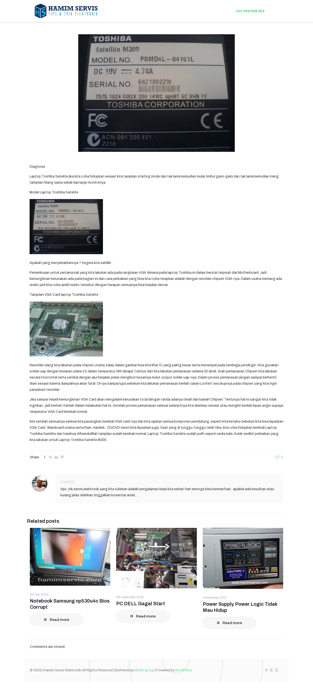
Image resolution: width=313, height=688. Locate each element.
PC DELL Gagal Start (140, 603)
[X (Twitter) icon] (271, 670)
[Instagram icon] (276, 670)
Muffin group (144, 670)
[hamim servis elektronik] (66, 11)
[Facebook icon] (266, 670)
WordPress (183, 670)
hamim (67, 481)
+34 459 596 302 (250, 11)
